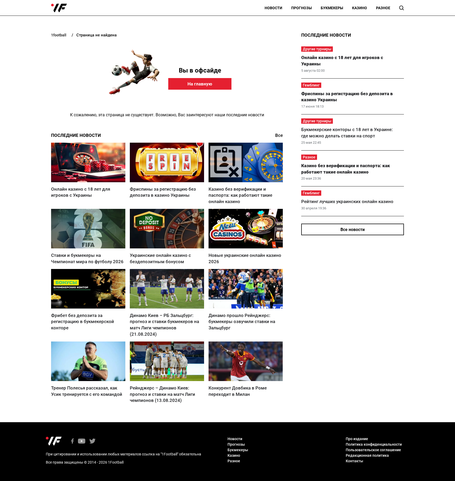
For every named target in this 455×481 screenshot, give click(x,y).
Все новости (352, 229)
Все (279, 135)
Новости (273, 8)
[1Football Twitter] (92, 442)
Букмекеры (332, 8)
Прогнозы (301, 8)
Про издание (357, 439)
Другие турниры (317, 49)
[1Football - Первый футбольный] (59, 8)
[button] (401, 8)
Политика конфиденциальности (374, 444)
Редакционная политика (367, 455)
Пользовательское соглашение (373, 450)
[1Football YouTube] (81, 442)
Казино (359, 8)
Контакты (354, 461)
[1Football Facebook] (72, 442)
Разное (383, 8)
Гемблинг (311, 85)
